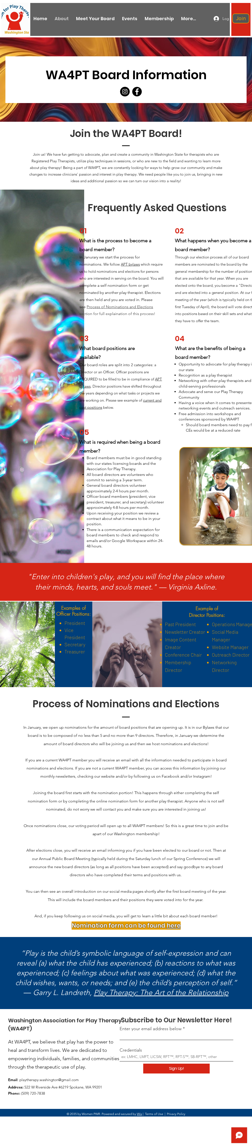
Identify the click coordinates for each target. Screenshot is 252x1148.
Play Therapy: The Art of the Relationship (161, 992)
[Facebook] (137, 91)
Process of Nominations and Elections (120, 306)
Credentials (131, 1050)
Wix (139, 1114)
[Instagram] (125, 91)
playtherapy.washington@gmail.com (49, 1079)
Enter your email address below (151, 1029)
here (174, 925)
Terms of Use (154, 1114)
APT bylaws (130, 264)
